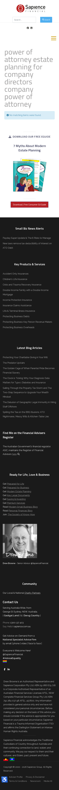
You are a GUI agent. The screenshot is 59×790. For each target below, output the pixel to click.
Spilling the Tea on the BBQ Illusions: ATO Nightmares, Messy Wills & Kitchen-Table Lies (26, 414)
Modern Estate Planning (19, 491)
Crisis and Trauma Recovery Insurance (22, 284)
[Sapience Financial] (30, 8)
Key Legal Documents (18, 495)
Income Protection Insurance (17, 300)
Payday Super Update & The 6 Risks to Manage (27, 238)
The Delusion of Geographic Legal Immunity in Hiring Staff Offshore (29, 404)
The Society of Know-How (21, 514)
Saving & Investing (16, 499)
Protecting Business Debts (16, 316)
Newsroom (35, 781)
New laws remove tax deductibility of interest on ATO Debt (27, 245)
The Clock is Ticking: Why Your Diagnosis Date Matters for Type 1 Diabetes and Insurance (26, 380)
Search (47, 19)
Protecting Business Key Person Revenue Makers (27, 322)
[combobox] (24, 20)
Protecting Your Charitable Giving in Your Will (25, 357)
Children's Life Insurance (15, 279)
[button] (53, 38)
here (14, 454)
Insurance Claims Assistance (17, 305)
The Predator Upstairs (14, 363)
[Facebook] (28, 28)
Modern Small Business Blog (23, 507)
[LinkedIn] (31, 28)
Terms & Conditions (18, 781)
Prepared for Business (18, 487)
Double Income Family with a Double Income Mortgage (25, 292)
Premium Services (16, 503)
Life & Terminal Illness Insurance (19, 311)
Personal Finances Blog (20, 510)
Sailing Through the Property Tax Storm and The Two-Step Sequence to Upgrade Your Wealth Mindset (27, 392)
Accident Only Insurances (16, 273)
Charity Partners (32, 593)
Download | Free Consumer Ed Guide (29, 204)
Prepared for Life (15, 484)
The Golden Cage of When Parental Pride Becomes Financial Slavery (29, 370)
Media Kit (48, 781)
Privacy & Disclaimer (35, 777)
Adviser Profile (16, 777)
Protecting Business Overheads (18, 327)
